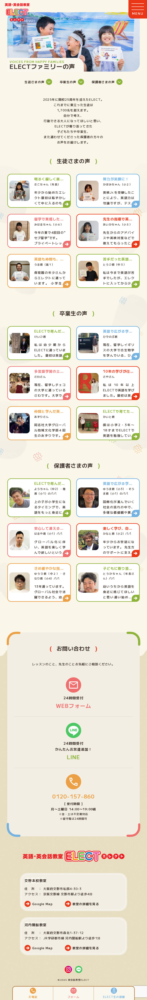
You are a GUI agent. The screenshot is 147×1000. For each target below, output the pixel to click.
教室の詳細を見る (86, 904)
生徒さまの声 (34, 81)
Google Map (42, 904)
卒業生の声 (68, 81)
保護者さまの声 (103, 81)
